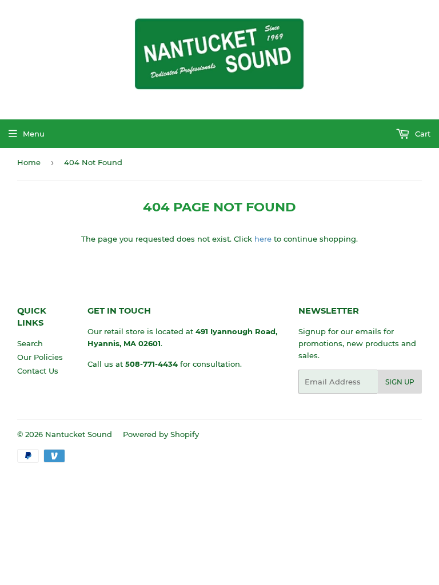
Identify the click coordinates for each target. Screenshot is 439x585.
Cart (421, 133)
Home (29, 162)
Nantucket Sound (78, 434)
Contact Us (37, 370)
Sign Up (399, 382)
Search (30, 343)
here (263, 238)
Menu (34, 133)
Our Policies (40, 357)
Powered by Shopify (161, 434)
